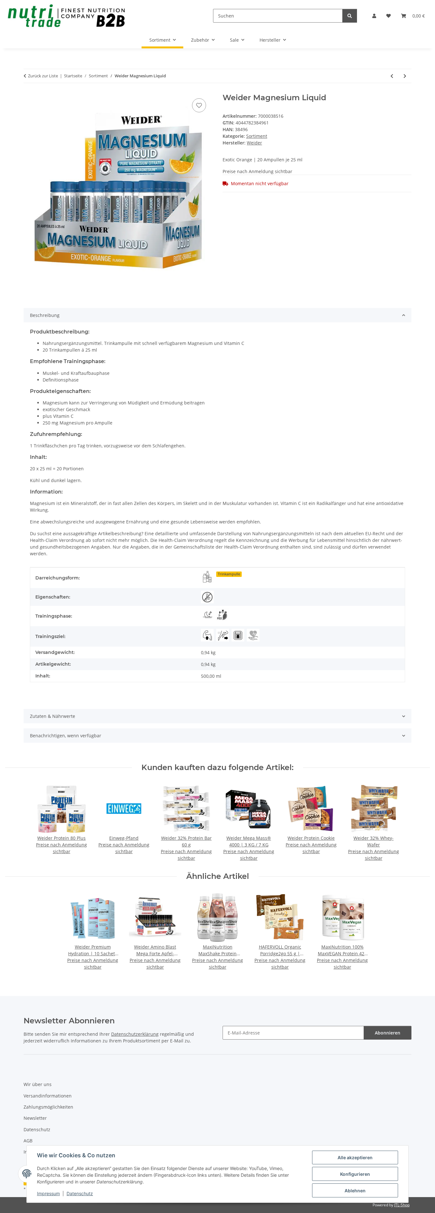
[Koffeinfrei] (207, 597)
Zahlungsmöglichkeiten (48, 1107)
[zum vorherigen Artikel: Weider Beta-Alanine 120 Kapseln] (391, 76)
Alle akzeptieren (355, 1157)
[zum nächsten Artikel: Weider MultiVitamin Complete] (404, 76)
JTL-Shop (402, 1205)
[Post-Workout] (222, 614)
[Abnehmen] (238, 635)
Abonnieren (387, 1033)
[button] (374, 16)
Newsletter (35, 1118)
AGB (28, 1141)
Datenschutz (80, 1193)
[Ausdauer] (222, 635)
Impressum (48, 1193)
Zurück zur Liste (43, 76)
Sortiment (256, 136)
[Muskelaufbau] (207, 635)
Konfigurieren (355, 1174)
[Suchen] (349, 16)
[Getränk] (207, 576)
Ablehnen (355, 1190)
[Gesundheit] (253, 635)
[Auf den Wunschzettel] (199, 105)
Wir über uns (38, 1084)
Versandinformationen (48, 1096)
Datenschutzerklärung (135, 1034)
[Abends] (207, 614)
